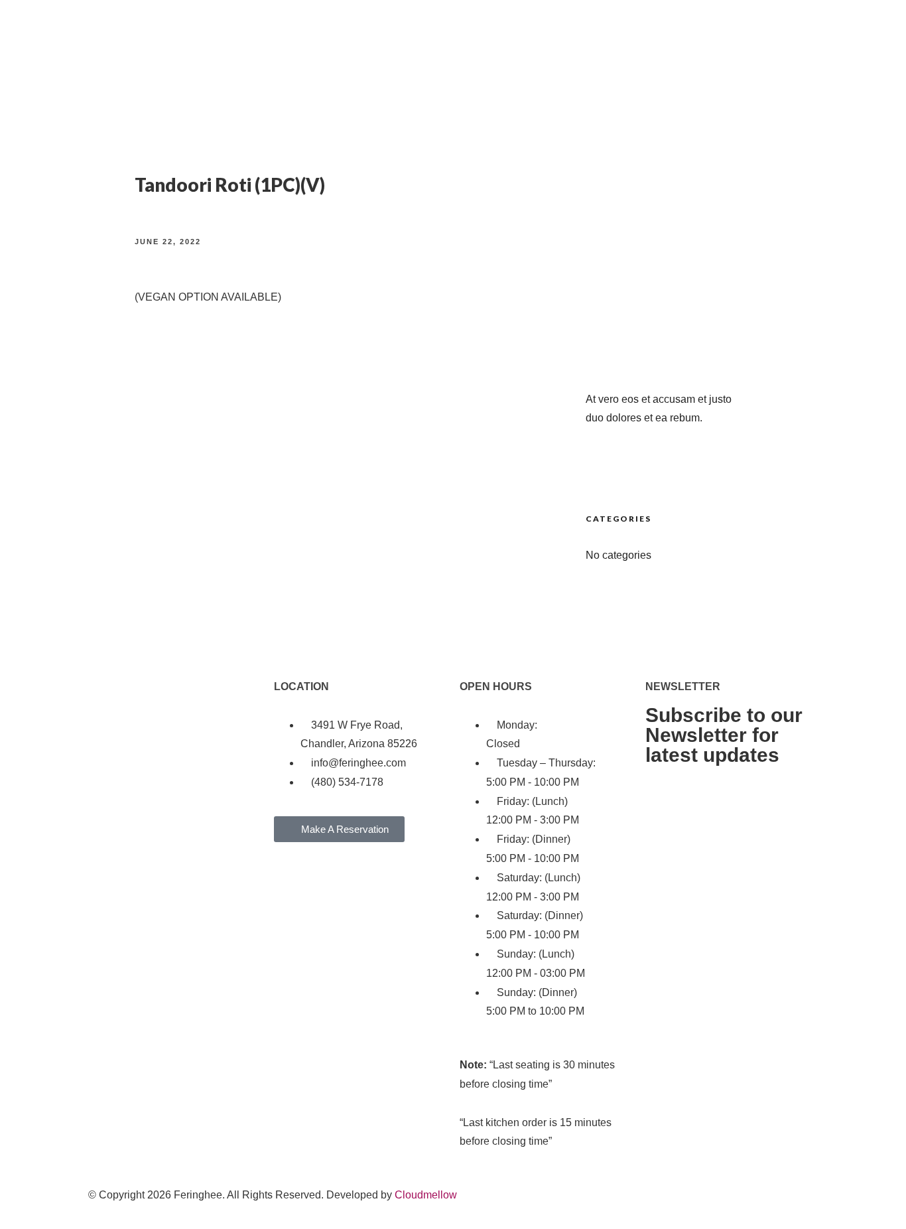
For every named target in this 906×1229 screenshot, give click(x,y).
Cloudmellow (426, 1194)
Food (184, 32)
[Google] (176, 889)
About (156, 32)
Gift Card (813, 32)
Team (777, 32)
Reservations (264, 32)
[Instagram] (140, 889)
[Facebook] (104, 889)
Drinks (215, 32)
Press (850, 32)
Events (883, 32)
